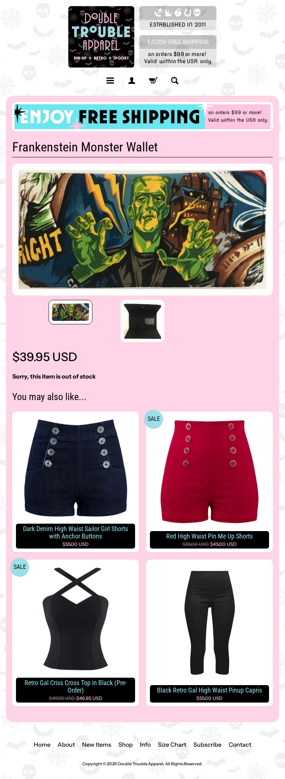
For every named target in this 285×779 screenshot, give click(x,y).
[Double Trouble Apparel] (142, 37)
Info (145, 744)
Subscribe (207, 744)
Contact (240, 744)
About (66, 744)
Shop (125, 744)
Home (42, 744)
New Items (96, 744)
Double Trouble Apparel (140, 763)
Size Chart (172, 744)
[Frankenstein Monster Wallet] (70, 312)
